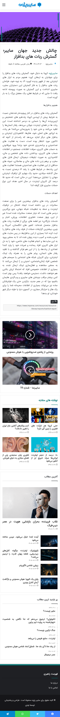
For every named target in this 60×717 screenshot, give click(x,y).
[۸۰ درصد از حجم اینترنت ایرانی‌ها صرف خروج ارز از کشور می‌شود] (44, 444)
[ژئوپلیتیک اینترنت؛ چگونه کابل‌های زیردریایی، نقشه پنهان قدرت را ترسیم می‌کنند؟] (49, 555)
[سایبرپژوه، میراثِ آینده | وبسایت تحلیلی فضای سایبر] (30, 5)
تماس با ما (53, 687)
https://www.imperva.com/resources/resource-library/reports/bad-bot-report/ (36, 307)
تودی (27, 705)
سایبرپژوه (49, 64)
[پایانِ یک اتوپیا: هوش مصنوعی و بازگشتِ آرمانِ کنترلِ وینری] (49, 583)
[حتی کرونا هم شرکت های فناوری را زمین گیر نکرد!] (44, 415)
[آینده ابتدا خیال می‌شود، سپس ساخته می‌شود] (49, 541)
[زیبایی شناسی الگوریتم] (49, 569)
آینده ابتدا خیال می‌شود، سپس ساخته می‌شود (20, 538)
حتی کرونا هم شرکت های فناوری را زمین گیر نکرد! (44, 427)
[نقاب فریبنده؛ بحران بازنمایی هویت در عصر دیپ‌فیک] (30, 502)
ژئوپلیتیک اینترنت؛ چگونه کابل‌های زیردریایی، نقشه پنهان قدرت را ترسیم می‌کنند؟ (20, 554)
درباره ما (54, 683)
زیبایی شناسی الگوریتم (28, 565)
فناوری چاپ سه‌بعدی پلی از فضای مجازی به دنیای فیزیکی (15, 456)
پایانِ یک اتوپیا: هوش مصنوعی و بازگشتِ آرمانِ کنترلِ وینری (20, 580)
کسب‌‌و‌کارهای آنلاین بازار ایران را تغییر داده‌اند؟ (15, 427)
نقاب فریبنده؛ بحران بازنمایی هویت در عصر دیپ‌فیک (30, 523)
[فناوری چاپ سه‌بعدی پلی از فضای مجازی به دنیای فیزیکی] (15, 444)
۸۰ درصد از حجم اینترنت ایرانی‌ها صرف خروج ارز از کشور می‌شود (44, 458)
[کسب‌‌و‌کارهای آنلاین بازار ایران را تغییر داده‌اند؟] (15, 415)
